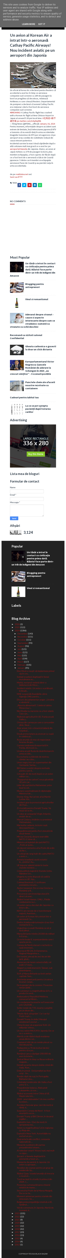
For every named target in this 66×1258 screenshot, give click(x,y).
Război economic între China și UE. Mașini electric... (33, 1094)
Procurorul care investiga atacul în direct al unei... (33, 895)
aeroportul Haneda (18, 149)
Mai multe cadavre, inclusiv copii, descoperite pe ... (32, 826)
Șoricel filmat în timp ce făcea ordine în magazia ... (35, 1060)
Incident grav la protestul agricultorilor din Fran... (35, 803)
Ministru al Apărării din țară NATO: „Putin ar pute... (33, 843)
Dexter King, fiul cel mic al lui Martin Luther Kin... (34, 798)
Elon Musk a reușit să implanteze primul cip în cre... (35, 672)
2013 (17, 1244)
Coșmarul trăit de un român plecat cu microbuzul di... (34, 1043)
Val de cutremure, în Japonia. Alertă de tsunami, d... (35, 1209)
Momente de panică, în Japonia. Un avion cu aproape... (33, 1163)
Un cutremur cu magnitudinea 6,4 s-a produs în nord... (34, 992)
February (21, 664)
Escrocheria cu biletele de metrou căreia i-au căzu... (33, 758)
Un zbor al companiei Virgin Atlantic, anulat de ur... (34, 815)
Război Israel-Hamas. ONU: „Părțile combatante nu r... (33, 900)
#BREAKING (15, 112)
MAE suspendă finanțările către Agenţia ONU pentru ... (32, 695)
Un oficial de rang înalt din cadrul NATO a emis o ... (35, 855)
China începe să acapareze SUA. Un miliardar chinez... (34, 1026)
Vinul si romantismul (36, 299)
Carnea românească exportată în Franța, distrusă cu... (32, 746)
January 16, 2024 (47, 123)
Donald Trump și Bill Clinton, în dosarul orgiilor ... (35, 1117)
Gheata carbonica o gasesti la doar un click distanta (40, 348)
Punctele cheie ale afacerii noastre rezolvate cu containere (40, 385)
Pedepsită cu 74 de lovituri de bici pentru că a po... (33, 1049)
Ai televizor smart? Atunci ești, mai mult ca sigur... (35, 1151)
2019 (17, 1226)
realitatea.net (22, 174)
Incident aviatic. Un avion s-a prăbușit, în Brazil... (35, 689)
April (19, 658)
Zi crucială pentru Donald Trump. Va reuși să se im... (34, 809)
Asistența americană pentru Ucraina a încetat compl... (35, 980)
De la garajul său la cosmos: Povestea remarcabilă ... (34, 986)
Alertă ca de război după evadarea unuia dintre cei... (33, 1037)
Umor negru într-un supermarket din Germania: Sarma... (34, 763)
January (21, 668)
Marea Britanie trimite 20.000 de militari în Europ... (35, 935)
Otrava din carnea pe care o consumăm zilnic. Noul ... (35, 723)
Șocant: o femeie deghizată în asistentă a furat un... (31, 1157)
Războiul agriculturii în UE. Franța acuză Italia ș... (35, 718)
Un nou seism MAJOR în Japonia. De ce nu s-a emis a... (35, 1032)
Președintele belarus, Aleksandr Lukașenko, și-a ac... (32, 1089)
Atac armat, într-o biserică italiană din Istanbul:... (34, 729)
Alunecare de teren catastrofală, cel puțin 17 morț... (34, 963)
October (21, 639)
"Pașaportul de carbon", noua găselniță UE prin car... (35, 780)
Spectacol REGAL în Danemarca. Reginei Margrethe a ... (32, 952)
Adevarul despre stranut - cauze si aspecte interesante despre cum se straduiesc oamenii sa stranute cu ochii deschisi (32, 320)
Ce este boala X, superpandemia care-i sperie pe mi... (35, 940)
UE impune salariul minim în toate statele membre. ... (32, 866)
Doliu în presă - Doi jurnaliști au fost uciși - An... (34, 1072)
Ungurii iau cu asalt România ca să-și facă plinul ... (34, 929)
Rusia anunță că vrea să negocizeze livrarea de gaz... (33, 741)
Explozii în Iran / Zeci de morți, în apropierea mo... (32, 1123)
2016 (17, 1235)
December (22, 633)
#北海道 (46, 118)
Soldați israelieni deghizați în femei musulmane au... (33, 678)
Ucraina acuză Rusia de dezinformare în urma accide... (35, 752)
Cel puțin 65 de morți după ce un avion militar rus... (35, 775)
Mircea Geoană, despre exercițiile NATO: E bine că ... (33, 837)
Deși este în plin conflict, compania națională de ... (33, 1140)
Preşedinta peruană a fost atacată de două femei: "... (35, 832)
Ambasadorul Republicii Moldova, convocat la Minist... (32, 997)
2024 (17, 630)
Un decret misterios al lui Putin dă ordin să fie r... (35, 849)
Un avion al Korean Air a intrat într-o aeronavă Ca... (34, 917)
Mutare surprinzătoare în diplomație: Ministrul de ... (34, 792)
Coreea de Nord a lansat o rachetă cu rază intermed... (34, 946)
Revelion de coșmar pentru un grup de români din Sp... (35, 1169)
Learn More (28, 24)
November (22, 636)
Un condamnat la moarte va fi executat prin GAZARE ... (35, 1003)
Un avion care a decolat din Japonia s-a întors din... (35, 906)
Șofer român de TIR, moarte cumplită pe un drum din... (34, 1009)
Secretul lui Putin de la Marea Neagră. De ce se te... (35, 1191)
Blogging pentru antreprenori (34, 285)
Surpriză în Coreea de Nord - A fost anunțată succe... (33, 1112)
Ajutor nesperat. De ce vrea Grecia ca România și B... (35, 889)
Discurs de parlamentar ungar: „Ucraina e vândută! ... (35, 700)
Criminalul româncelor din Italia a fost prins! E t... (34, 1083)
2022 (17, 1216)
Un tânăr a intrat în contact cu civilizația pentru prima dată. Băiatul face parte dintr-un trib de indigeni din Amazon (32, 269)
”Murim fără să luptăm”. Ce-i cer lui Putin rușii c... (33, 1014)
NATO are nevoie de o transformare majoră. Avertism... (34, 912)
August (21, 646)
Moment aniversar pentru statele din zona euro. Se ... (34, 1197)
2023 (17, 1213)
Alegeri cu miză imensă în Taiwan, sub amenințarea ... (34, 969)
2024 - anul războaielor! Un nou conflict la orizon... (35, 1100)
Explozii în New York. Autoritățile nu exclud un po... (34, 1134)
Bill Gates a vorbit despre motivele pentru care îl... (33, 769)
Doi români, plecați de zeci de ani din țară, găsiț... (34, 957)
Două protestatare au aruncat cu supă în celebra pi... (35, 735)
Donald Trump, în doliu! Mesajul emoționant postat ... (32, 1020)
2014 (17, 1241)
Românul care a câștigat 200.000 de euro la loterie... (34, 1054)
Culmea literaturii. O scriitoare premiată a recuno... (31, 883)
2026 (17, 624)
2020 (17, 1222)
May (19, 655)
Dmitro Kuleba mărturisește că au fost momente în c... (35, 923)
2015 (17, 1238)
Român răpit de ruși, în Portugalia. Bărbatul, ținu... (33, 1077)
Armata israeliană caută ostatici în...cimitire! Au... (32, 860)
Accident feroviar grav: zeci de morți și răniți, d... (35, 1106)
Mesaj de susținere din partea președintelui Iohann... (31, 1146)
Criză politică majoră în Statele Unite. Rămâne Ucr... (34, 872)
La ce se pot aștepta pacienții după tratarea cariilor (38, 408)
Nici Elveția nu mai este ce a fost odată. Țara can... (35, 712)
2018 (17, 1229)
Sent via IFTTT (16, 177)
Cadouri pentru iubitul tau (24, 397)
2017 (17, 1232)
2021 (17, 1219)
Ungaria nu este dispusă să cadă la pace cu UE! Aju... (33, 877)
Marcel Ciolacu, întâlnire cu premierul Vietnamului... (34, 820)
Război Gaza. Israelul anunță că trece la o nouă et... (35, 1174)
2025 (17, 627)
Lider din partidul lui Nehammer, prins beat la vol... (34, 786)
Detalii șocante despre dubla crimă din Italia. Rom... (35, 1066)
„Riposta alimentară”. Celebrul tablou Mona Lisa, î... (34, 706)
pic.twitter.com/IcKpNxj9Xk (29, 121)
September (23, 643)
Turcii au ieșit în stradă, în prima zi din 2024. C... (34, 1180)
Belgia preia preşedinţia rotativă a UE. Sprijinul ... (34, 1203)
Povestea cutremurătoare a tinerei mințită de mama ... (33, 1186)
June (20, 652)
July (19, 649)
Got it (41, 24)
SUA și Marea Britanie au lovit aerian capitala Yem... (34, 974)
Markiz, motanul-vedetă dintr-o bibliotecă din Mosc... (32, 683)
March (20, 661)
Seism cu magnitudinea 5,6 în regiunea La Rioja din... (35, 1129)
